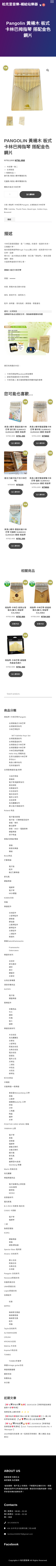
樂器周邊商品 (9, 1178)
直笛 (11, 1096)
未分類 (7, 1383)
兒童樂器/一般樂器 (11, 1087)
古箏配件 (12, 931)
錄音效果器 (13, 848)
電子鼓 (12, 866)
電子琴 (12, 890)
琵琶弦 (12, 1056)
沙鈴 (11, 1108)
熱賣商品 (7, 1378)
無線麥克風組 (14, 1312)
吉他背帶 (12, 800)
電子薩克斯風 (14, 817)
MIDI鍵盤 (13, 893)
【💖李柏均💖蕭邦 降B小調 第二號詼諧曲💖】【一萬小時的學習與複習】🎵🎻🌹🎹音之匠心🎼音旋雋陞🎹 (27, 1417)
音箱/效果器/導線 (11, 839)
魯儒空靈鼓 (8, 1228)
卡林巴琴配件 (14, 729)
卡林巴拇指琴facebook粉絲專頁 (20, 374)
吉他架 (12, 961)
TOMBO (7, 1355)
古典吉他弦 (13, 1050)
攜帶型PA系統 (15, 1162)
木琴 (11, 1120)
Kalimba (12, 209)
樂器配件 (7, 906)
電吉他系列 (13, 794)
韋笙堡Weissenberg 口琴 (19, 1093)
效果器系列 (13, 788)
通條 (11, 1015)
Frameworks (14, 947)
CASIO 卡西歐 (10, 1211)
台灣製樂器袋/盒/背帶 (13, 770)
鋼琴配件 (12, 928)
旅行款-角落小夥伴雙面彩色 (15, 176)
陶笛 (11, 1114)
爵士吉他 (12, 1260)
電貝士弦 (12, 1059)
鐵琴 (11, 1117)
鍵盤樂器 (12, 832)
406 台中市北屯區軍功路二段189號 (21, 1528)
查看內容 (15, 624)
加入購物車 (30, 194)
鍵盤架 (12, 973)
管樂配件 (7, 1003)
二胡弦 (12, 1065)
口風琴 (12, 1099)
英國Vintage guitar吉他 (13, 1365)
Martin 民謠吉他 (10, 1169)
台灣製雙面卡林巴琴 (17, 748)
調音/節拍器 (14, 1245)
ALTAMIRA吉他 (10, 1333)
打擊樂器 (7, 860)
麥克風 (7, 877)
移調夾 (12, 937)
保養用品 (12, 1009)
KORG (7, 1233)
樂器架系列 (8, 955)
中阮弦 (12, 1068)
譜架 (11, 967)
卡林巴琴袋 (13, 776)
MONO (12, 1193)
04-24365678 (13, 1523)
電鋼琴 (12, 887)
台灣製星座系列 (15, 742)
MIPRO (7, 1306)
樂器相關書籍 (9, 1370)
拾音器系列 (8, 1197)
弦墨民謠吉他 (9, 1282)
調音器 (12, 919)
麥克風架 (12, 964)
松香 (11, 1302)
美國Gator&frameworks (14, 941)
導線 (11, 851)
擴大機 (12, 1153)
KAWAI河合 (9, 898)
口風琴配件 (13, 925)
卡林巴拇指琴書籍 (16, 751)
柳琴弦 (12, 1074)
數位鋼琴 (12, 826)
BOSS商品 (8, 1078)
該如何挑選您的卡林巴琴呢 (18, 377)
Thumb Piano (21, 209)
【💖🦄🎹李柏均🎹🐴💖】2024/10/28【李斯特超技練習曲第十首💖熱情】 (27, 1406)
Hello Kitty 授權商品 (17, 754)
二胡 (6, 1224)
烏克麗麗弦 (13, 1038)
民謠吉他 (12, 1263)
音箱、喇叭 (13, 823)
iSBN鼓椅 (13, 1187)
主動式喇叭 (13, 1150)
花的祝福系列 (14, 765)
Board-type (31, 209)
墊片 (11, 1021)
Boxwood (7, 212)
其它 (11, 970)
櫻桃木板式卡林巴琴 (12, 187)
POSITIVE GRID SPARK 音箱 (16, 1124)
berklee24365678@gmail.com (20, 1534)
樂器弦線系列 (9, 1028)
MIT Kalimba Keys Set (21, 736)
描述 (9, 219)
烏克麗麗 (7, 1173)
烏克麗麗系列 (14, 803)
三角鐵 (12, 1111)
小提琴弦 (12, 1044)
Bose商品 (8, 856)
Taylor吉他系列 (10, 1329)
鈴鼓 (11, 1105)
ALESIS (7, 989)
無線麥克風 (13, 1318)
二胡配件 (12, 934)
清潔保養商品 (9, 985)
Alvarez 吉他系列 (11, 1254)
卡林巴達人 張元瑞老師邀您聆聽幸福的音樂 (24, 380)
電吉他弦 (12, 1053)
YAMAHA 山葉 (10, 1128)
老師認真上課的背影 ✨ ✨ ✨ (16, 1412)
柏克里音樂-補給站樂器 (20, 4)
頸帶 (11, 1024)
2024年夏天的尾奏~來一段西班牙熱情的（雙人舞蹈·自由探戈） (27, 1435)
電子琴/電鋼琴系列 (16, 782)
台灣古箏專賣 (9, 980)
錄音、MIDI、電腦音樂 (18, 829)
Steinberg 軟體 (15, 1165)
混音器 (12, 1141)
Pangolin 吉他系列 (11, 1274)
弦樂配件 (7, 1295)
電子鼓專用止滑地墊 (17, 1184)
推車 (11, 1159)
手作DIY (12, 760)
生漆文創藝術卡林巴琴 (18, 757)
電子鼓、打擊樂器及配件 (19, 820)
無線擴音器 (13, 1315)
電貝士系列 (13, 797)
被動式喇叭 (13, 1147)
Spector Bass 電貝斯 (12, 1249)
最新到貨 (7, 1374)
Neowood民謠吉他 (11, 1278)
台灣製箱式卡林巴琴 (17, 723)
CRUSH (7, 1337)
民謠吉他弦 (13, 1047)
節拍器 (12, 922)
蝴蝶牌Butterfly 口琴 (17, 1102)
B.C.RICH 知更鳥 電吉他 (14, 1206)
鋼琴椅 (12, 1190)
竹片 (11, 1012)
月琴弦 (12, 1062)
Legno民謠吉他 (10, 1291)
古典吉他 (12, 1266)
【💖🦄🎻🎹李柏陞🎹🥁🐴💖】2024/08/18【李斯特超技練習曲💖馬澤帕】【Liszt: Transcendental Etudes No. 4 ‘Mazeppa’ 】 (28, 1427)
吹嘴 (11, 1018)
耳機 (6, 902)
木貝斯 (12, 1269)
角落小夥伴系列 (15, 763)
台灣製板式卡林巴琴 (37, 205)
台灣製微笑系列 (15, 726)
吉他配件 (12, 913)
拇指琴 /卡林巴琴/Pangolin (19, 205)
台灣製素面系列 (15, 739)
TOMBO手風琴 (15, 1361)
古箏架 (12, 976)
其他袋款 (12, 785)
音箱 (11, 845)
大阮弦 (12, 1071)
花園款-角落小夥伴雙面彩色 (15, 181)
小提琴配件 (13, 916)
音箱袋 (12, 779)
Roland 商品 (9, 810)
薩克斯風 (7, 1202)
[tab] (9, 219)
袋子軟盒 (12, 835)
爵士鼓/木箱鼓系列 (16, 806)
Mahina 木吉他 (10, 1346)
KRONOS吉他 (10, 1342)
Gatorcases (14, 950)
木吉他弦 (12, 1035)
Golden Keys (42, 209)
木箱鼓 (7, 1082)
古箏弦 (12, 1041)
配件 (11, 869)
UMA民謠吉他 (9, 1286)
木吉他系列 (13, 791)
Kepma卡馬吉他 (10, 1350)
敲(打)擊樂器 (14, 872)
